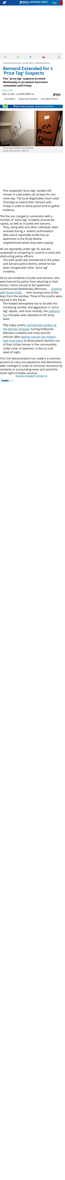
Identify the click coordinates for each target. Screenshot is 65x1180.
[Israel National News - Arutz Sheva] (34, 2)
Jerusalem (10, 99)
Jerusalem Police (49, 99)
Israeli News (28, 63)
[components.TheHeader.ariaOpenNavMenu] (11, 2)
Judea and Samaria (28, 99)
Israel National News (12, 63)
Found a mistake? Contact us (31, 376)
